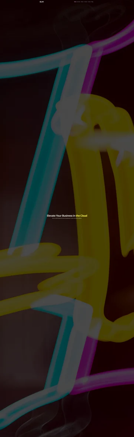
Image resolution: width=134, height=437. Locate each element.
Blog (92, 1)
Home (75, 1)
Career (89, 1)
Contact (85, 1)
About (82, 1)
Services (78, 1)
